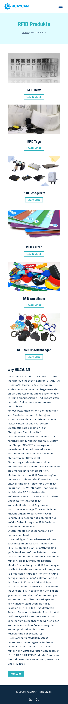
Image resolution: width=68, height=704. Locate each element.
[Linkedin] (31, 699)
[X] (37, 699)
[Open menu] (60, 6)
